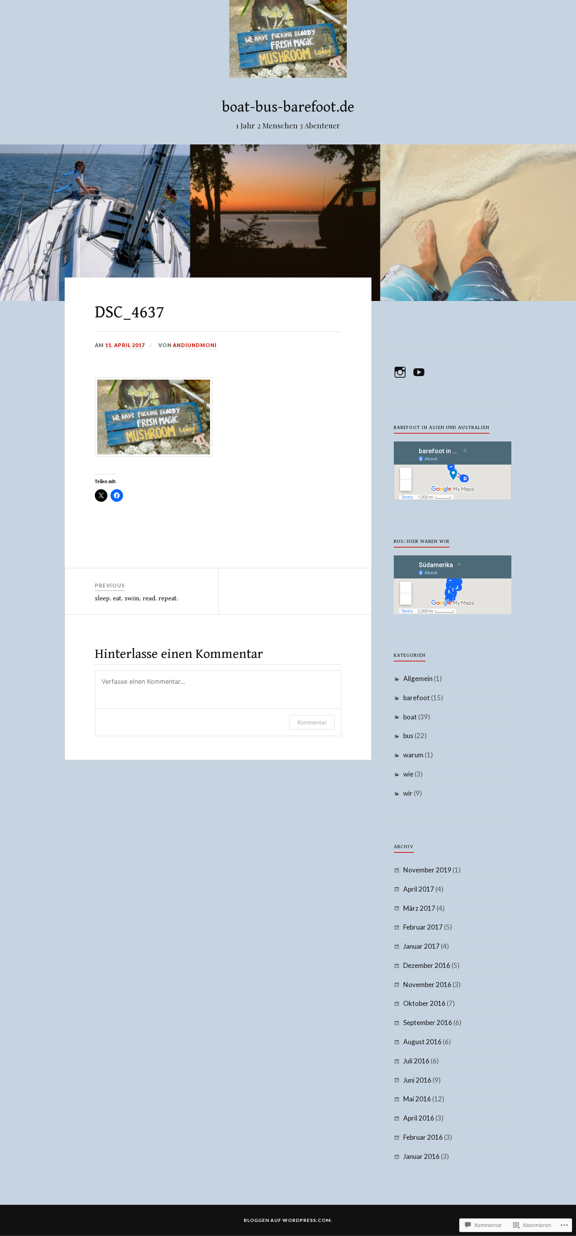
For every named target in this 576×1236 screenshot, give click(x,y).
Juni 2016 (417, 1080)
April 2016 (418, 1118)
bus (408, 736)
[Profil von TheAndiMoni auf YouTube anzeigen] (420, 372)
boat (410, 717)
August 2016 (422, 1042)
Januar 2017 (421, 946)
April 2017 (418, 889)
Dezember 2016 (426, 965)
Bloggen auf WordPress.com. (288, 1220)
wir (408, 793)
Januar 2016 (421, 1156)
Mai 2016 (417, 1099)
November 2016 (427, 984)
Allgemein (418, 678)
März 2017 (419, 908)
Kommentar (311, 722)
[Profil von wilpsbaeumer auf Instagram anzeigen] (401, 372)
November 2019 (427, 870)
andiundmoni (195, 345)
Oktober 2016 (424, 1003)
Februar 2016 (423, 1137)
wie (408, 774)
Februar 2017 (423, 927)
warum (413, 755)
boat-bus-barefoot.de (288, 107)
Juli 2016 (416, 1061)
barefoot (416, 698)
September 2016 (427, 1022)
